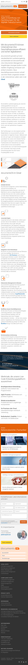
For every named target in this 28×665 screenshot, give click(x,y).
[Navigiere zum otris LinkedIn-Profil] (24, 662)
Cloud (3, 79)
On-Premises (13, 255)
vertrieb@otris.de (5, 640)
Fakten (12, 658)
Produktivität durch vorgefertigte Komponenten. (11, 402)
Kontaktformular (5, 642)
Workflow (3, 323)
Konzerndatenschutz (6, 595)
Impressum (3, 659)
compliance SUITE (6, 577)
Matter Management (6, 570)
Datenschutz (9, 659)
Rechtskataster (5, 587)
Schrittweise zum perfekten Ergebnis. (11, 395)
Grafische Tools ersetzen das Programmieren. (11, 388)
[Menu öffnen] (26, 1)
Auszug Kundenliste (6, 605)
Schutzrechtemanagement (8, 571)
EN (24, 1)
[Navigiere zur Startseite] (6, 1)
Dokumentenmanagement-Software (10, 650)
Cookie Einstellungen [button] (19, 658)
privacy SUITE (5, 593)
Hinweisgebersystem (6, 589)
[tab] (14, 389)
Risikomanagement (6, 583)
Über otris (3, 625)
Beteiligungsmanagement (8, 568)
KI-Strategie (4, 627)
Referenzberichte (5, 603)
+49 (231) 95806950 (6, 639)
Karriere (3, 629)
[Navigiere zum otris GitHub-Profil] (19, 662)
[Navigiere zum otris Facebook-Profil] (21, 662)
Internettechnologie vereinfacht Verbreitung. (10, 410)
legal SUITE (4, 564)
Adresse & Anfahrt (6, 644)
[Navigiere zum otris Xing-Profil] (26, 662)
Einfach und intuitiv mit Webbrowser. (11, 417)
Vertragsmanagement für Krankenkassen (12, 611)
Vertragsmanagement (7, 566)
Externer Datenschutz (6, 597)
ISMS (2, 585)
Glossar (3, 632)
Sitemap (8, 658)
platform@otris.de (6, 534)
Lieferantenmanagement (7, 579)
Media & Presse (5, 631)
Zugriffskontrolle (20, 294)
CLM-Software (5, 573)
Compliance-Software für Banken (10, 616)
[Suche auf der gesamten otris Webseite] (22, 1)
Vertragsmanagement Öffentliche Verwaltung (13, 613)
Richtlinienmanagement (7, 581)
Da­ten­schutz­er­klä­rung (4, 522)
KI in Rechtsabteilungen (7, 615)
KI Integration (4, 652)
